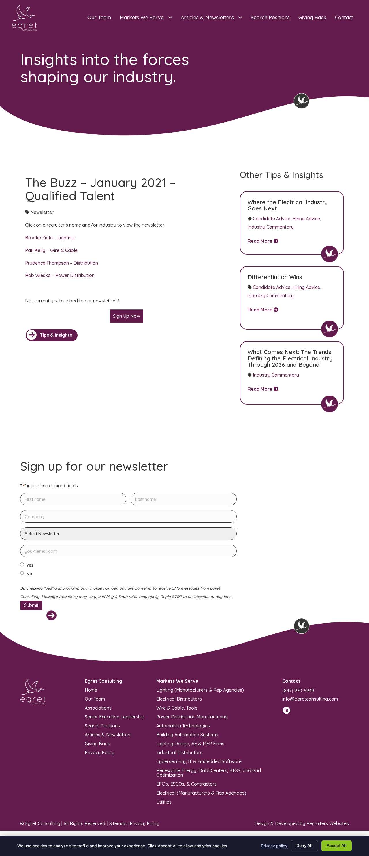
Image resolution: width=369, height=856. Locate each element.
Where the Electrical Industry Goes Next (288, 205)
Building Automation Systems (187, 734)
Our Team (95, 698)
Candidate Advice (271, 218)
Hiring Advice (306, 218)
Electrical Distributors (179, 698)
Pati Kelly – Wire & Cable (51, 250)
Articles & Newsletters (108, 734)
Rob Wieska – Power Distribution (60, 275)
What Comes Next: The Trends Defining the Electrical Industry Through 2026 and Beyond (290, 358)
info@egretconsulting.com (310, 699)
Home (91, 689)
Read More (261, 241)
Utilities (164, 801)
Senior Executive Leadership (114, 716)
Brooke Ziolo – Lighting (49, 237)
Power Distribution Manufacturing (192, 716)
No (29, 573)
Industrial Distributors (179, 752)
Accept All (337, 845)
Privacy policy (274, 845)
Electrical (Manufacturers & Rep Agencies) (201, 792)
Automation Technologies (183, 725)
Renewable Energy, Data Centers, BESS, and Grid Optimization (208, 772)
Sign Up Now (126, 316)
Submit (31, 605)
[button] (51, 335)
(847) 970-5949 (298, 690)
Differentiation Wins (275, 277)
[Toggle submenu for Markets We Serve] (170, 18)
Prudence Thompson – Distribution (61, 263)
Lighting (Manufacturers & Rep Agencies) (200, 689)
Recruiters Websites (327, 823)
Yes (29, 565)
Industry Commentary (271, 227)
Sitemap (118, 823)
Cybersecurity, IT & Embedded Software (199, 761)
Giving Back (97, 743)
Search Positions (102, 725)
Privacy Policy (99, 752)
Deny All (304, 845)
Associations (98, 707)
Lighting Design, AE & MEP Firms (190, 743)
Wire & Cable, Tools (176, 707)
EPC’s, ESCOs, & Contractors (186, 783)
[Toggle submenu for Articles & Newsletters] (240, 18)
